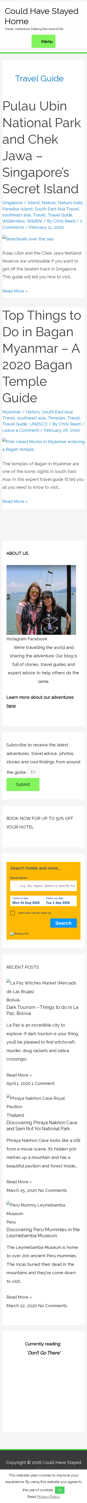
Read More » (15, 290)
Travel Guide (60, 215)
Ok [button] (60, 1490)
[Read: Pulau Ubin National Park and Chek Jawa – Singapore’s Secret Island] (27, 238)
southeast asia (16, 215)
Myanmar (11, 411)
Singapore (12, 202)
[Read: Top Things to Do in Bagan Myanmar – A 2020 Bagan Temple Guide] (43, 445)
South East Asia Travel (57, 208)
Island (33, 202)
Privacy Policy (48, 1497)
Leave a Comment (20, 430)
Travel (39, 215)
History (33, 411)
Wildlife (34, 221)
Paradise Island (17, 208)
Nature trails (70, 202)
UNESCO (38, 424)
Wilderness (13, 221)
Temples (56, 418)
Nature (49, 202)
